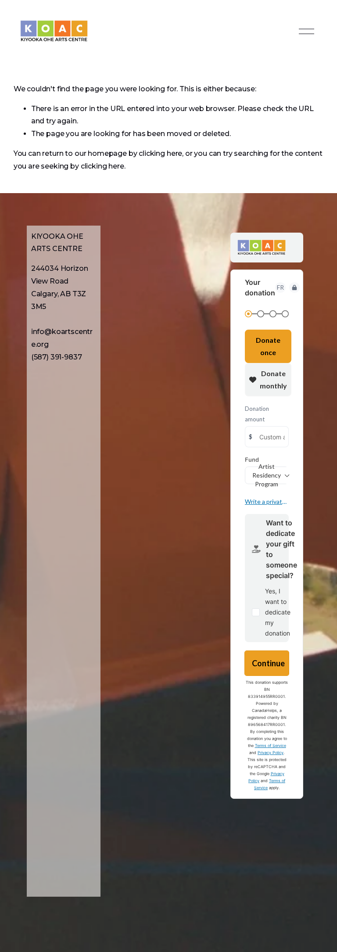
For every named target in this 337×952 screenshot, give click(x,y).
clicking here (160, 153)
